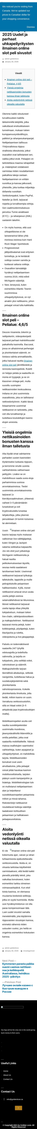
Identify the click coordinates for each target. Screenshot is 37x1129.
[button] (18, 1108)
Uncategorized (29, 951)
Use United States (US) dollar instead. (18, 23)
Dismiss (31, 27)
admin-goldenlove (12, 59)
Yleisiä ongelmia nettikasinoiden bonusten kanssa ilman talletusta (19, 91)
